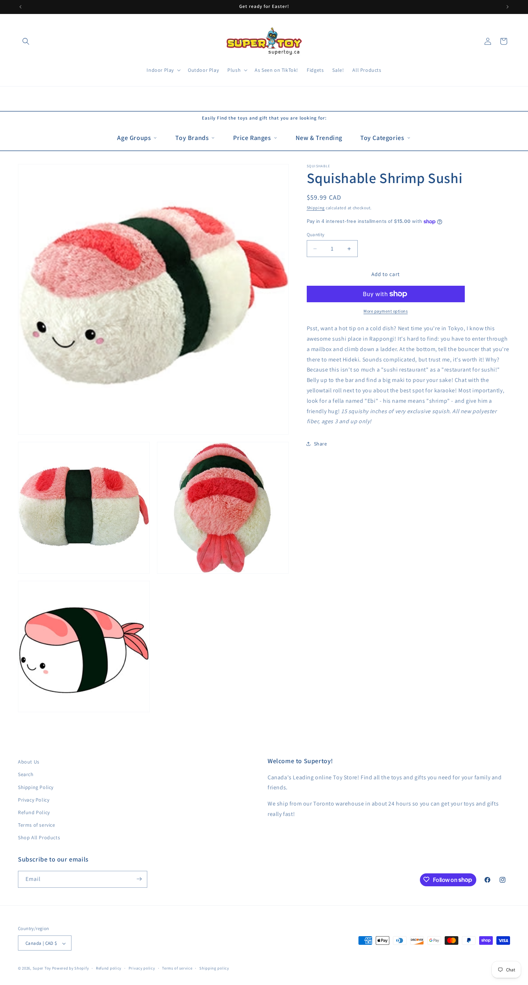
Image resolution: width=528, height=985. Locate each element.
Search (26, 774)
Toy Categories (382, 138)
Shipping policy (214, 968)
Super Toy (42, 968)
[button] (26, 41)
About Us (29, 761)
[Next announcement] (507, 7)
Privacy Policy (33, 800)
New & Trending (319, 138)
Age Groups (134, 138)
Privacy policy (142, 968)
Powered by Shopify (70, 968)
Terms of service (36, 825)
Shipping (316, 207)
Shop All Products (39, 838)
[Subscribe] (139, 878)
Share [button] (320, 443)
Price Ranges (252, 138)
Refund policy (108, 968)
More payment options (385, 311)
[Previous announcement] (20, 7)
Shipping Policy (36, 787)
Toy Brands (192, 138)
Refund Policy (34, 812)
